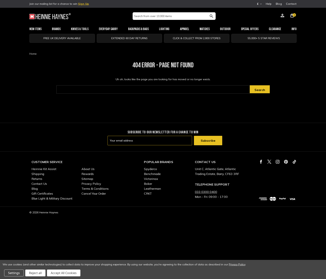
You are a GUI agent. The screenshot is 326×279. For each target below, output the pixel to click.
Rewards (88, 174)
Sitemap (87, 179)
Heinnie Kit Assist (44, 169)
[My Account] (282, 16)
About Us (88, 169)
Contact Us (39, 184)
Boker (148, 184)
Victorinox (151, 179)
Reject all (35, 273)
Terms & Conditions (95, 188)
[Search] (211, 16)
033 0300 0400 (206, 192)
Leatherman (152, 188)
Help (269, 3)
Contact (291, 3)
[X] (269, 161)
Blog (279, 3)
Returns (37, 179)
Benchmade (152, 174)
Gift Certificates (42, 193)
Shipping (38, 174)
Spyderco (150, 169)
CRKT (148, 193)
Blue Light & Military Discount (52, 198)
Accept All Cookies (64, 273)
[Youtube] (294, 161)
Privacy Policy (91, 184)
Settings (14, 273)
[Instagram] (278, 161)
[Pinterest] (286, 161)
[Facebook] (261, 161)
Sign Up (83, 3)
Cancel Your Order (94, 193)
